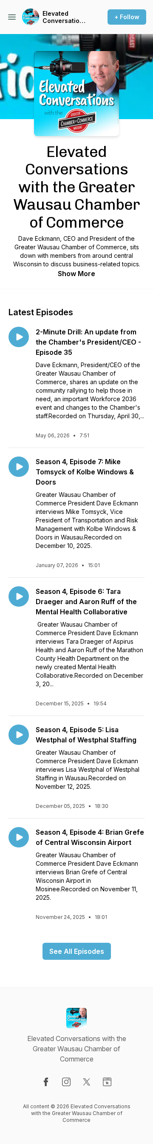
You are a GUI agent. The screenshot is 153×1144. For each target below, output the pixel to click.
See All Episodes (76, 951)
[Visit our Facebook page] (46, 1082)
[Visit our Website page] (107, 1082)
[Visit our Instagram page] (66, 1082)
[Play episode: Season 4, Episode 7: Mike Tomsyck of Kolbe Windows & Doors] (18, 466)
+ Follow (126, 16)
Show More (76, 273)
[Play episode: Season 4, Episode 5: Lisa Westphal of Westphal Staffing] (18, 735)
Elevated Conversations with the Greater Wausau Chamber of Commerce (64, 17)
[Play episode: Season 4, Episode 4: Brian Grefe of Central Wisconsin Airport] (18, 837)
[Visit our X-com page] (86, 1082)
